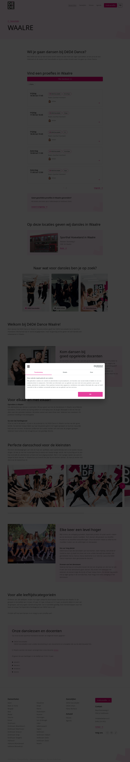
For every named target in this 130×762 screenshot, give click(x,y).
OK (90, 394)
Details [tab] (65, 372)
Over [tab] (91, 372)
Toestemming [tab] (38, 372)
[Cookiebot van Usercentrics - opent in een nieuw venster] (95, 366)
